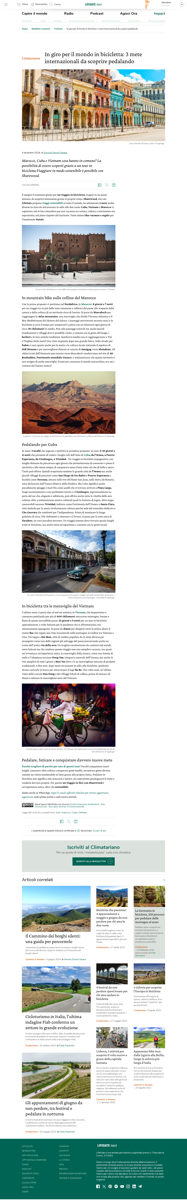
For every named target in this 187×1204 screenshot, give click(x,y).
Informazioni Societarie (72, 1173)
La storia (64, 1160)
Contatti (64, 1150)
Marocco (86, 304)
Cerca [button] (57, 4)
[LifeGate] (93, 4)
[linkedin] (134, 1186)
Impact (159, 13)
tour (58, 812)
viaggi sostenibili (52, 202)
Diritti (43, 21)
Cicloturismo (31, 58)
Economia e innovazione (81, 21)
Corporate (28, 1178)
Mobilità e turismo (111, 21)
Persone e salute (156, 21)
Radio (68, 13)
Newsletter (41, 4)
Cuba (87, 454)
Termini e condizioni (70, 1178)
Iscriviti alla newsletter (91, 861)
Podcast (96, 13)
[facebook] (98, 1186)
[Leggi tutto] (163, 880)
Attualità (27, 1146)
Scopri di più (99, 830)
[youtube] (122, 1186)
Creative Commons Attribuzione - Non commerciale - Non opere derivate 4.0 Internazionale (70, 805)
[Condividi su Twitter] (106, 185)
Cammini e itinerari (34, 959)
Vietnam (80, 612)
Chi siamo (64, 1155)
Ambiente (27, 21)
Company (64, 1146)
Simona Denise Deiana (55, 152)
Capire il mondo (34, 13)
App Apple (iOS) (30, 1155)
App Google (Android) (34, 1160)
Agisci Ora (128, 13)
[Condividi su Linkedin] (113, 185)
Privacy (63, 1169)
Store (25, 4)
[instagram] (128, 1186)
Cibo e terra (134, 21)
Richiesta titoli (30, 1173)
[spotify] (116, 1186)
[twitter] (104, 1186)
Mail (61, 1164)
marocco (66, 812)
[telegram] (140, 1186)
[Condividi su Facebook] (99, 185)
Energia (57, 21)
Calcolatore (29, 1182)
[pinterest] (110, 1186)
